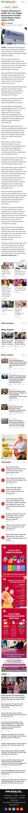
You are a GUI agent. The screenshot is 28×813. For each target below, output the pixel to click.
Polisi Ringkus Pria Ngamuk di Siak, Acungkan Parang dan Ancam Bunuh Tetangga (19, 344)
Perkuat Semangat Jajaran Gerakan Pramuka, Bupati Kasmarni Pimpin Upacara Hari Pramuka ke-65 (14, 714)
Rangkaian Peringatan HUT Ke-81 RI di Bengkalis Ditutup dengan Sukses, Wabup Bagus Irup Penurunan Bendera (13, 736)
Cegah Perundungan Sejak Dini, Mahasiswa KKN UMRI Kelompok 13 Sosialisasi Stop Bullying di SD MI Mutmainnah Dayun (17, 379)
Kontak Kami (14, 800)
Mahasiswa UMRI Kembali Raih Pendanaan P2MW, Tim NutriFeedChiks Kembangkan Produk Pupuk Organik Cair (18, 394)
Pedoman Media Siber (10, 798)
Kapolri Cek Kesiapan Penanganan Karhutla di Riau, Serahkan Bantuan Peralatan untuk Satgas (16, 423)
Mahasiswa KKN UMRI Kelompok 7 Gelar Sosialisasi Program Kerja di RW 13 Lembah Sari (17, 409)
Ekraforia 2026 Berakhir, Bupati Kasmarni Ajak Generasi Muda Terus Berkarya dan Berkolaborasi (13, 772)
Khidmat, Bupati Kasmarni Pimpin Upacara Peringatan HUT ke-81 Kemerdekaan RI (14, 744)
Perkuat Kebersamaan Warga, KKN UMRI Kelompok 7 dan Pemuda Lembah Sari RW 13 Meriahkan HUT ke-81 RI (18, 363)
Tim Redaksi (9, 23)
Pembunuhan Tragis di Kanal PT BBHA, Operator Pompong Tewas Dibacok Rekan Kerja (7, 344)
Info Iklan (22, 795)
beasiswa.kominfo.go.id (8, 255)
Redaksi (16, 795)
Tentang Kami (8, 795)
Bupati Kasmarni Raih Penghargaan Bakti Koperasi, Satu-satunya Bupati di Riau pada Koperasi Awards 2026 (13, 697)
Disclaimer (22, 798)
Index (24, 323)
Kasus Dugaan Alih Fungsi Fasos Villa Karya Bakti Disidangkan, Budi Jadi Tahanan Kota (12, 705)
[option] (7, 341)
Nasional (7, 7)
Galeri (1, 788)
